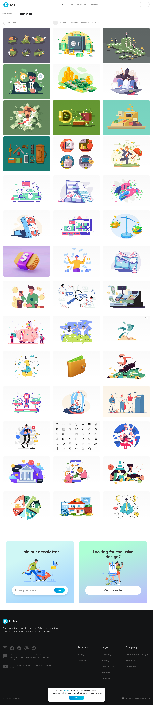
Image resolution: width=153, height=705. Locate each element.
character (63, 23)
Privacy (105, 661)
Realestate (59, 524)
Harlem (57, 208)
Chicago (8, 243)
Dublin (7, 208)
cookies (65, 690)
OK (76, 698)
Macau (57, 278)
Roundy (108, 454)
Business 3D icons (61, 384)
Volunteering (60, 489)
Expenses (108, 384)
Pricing (80, 655)
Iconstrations (60, 173)
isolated (95, 23)
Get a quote (113, 590)
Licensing (106, 655)
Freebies (81, 661)
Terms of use (107, 667)
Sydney (8, 489)
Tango (107, 419)
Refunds (105, 673)
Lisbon (57, 313)
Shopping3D (9, 278)
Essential (58, 454)
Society (8, 454)
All (55, 23)
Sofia (7, 384)
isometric (74, 23)
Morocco (108, 243)
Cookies (105, 679)
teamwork (85, 23)
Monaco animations (112, 348)
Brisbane (108, 208)
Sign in (144, 4)
